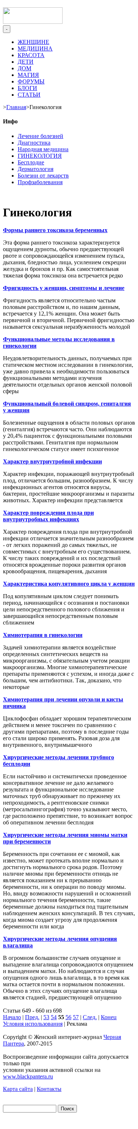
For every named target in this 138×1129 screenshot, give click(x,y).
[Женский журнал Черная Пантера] (33, 22)
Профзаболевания (40, 182)
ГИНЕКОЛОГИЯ (40, 156)
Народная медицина (43, 149)
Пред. (32, 1017)
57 (76, 1017)
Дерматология (35, 169)
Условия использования (33, 1024)
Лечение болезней (40, 136)
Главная (16, 107)
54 (54, 1017)
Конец (109, 1017)
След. (90, 1017)
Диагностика (34, 142)
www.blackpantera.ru (28, 1076)
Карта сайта (18, 1089)
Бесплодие (31, 162)
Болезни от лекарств (43, 175)
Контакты (49, 1089)
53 (46, 1017)
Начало (12, 1017)
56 (68, 1017)
